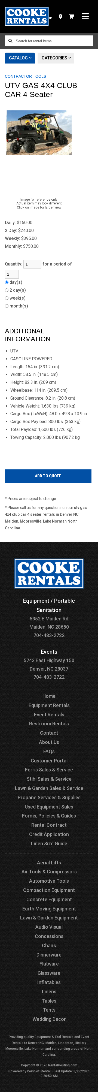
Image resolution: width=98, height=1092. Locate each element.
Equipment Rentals (49, 705)
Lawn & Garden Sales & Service (49, 788)
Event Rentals (49, 714)
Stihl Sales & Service (49, 779)
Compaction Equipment (49, 890)
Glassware (49, 973)
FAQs (49, 751)
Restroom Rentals (49, 723)
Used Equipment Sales (49, 807)
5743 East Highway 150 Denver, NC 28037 (49, 660)
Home (49, 696)
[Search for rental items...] (10, 40)
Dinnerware (49, 955)
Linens (49, 991)
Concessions (49, 936)
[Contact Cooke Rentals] (60, 16)
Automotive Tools (49, 881)
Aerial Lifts (49, 862)
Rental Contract (49, 825)
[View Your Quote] (72, 16)
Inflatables (49, 982)
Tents (49, 1010)
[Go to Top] (90, 1084)
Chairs (49, 945)
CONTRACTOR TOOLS (25, 76)
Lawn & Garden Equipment (49, 918)
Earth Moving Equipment (49, 909)
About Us (49, 742)
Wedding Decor (49, 1019)
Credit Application (49, 834)
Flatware (49, 964)
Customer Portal (49, 761)
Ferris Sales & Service (49, 770)
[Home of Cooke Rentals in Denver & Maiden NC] (27, 16)
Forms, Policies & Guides (49, 816)
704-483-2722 (49, 635)
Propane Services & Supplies (49, 797)
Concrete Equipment (49, 899)
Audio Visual (49, 927)
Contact (49, 733)
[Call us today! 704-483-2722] (49, 16)
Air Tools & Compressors (49, 871)
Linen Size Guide (49, 843)
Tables (49, 1001)
